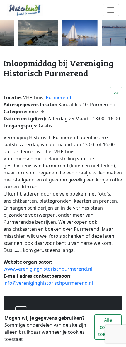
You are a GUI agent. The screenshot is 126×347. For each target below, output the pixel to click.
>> (116, 93)
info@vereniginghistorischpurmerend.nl (48, 283)
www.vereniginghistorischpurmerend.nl (48, 269)
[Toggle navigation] (111, 10)
